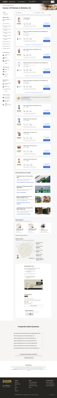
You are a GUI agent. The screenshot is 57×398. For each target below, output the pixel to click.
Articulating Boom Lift (32, 229)
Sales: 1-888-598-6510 (32, 1)
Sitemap (37, 394)
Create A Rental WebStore (50, 385)
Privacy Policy (33, 394)
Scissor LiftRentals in (39, 243)
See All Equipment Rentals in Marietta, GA (21, 235)
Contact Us (16, 390)
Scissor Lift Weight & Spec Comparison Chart (25, 182)
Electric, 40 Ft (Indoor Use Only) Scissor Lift (32, 105)
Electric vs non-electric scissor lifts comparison (23, 203)
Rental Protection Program (33, 385)
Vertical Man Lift (26, 18)
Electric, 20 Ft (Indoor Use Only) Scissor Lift (32, 49)
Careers (16, 387)
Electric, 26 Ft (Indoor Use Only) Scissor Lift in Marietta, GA (35, 62)
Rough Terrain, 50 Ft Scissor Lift (30, 159)
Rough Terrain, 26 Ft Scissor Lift (30, 118)
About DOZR (17, 382)
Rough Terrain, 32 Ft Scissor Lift (30, 132)
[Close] (50, 96)
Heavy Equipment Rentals (9, 5)
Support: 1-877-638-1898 (32, 2)
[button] (7, 20)
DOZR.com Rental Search (33, 382)
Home (4, 5)
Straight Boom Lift (19, 229)
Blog (15, 389)
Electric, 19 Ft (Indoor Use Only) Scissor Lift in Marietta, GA (35, 31)
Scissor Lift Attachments (21, 192)
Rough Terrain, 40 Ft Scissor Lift (30, 145)
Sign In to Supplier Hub (49, 382)
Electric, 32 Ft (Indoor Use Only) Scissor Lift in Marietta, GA (35, 80)
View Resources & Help (29, 357)
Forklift (44, 229)
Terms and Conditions (26, 394)
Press (16, 385)
